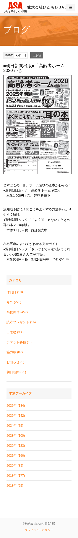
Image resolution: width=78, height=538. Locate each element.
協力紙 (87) (14, 352)
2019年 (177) (15, 475)
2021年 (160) (15, 455)
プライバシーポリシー (39, 530)
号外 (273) (13, 302)
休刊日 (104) (15, 292)
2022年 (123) (15, 445)
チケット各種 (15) (19, 342)
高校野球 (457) (17, 312)
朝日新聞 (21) (16, 372)
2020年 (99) (14, 465)
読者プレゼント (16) (21, 322)
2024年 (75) (14, 425)
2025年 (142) (15, 415)
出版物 (37, 55)
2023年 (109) (15, 435)
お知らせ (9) (15, 362)
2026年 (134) (15, 405)
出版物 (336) (15, 332)
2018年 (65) (14, 485)
